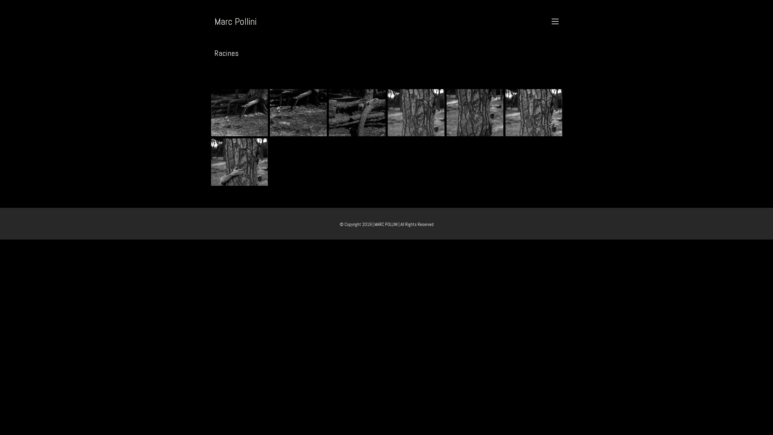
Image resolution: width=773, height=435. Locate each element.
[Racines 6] (533, 112)
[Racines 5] (475, 112)
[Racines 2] (298, 112)
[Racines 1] (239, 112)
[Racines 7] (239, 161)
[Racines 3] (357, 112)
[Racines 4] (416, 112)
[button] (555, 21)
